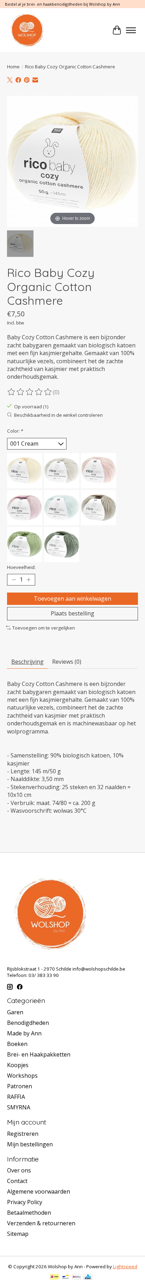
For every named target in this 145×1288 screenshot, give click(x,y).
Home (13, 66)
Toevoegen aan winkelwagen (72, 598)
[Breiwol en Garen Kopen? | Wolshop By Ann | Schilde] (27, 30)
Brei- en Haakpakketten (38, 1054)
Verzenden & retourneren (41, 1223)
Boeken (17, 1044)
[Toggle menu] (131, 30)
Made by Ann (24, 1033)
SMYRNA (18, 1107)
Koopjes (18, 1065)
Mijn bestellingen (30, 1144)
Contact (17, 1181)
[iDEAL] (54, 1277)
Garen (15, 1012)
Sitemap (18, 1234)
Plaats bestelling (72, 613)
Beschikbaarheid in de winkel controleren (58, 415)
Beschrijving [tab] (27, 661)
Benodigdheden (28, 1023)
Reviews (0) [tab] (66, 661)
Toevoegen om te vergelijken (43, 628)
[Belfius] (76, 1277)
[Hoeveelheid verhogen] (28, 579)
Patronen (19, 1086)
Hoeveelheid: (21, 567)
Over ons (19, 1170)
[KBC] (87, 1277)
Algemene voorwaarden (38, 1191)
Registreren (22, 1134)
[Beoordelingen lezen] (30, 392)
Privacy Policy (24, 1202)
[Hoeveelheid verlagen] (13, 579)
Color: (15, 431)
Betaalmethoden (29, 1212)
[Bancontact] (65, 1277)
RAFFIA (16, 1097)
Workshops (22, 1075)
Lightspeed (125, 1266)
